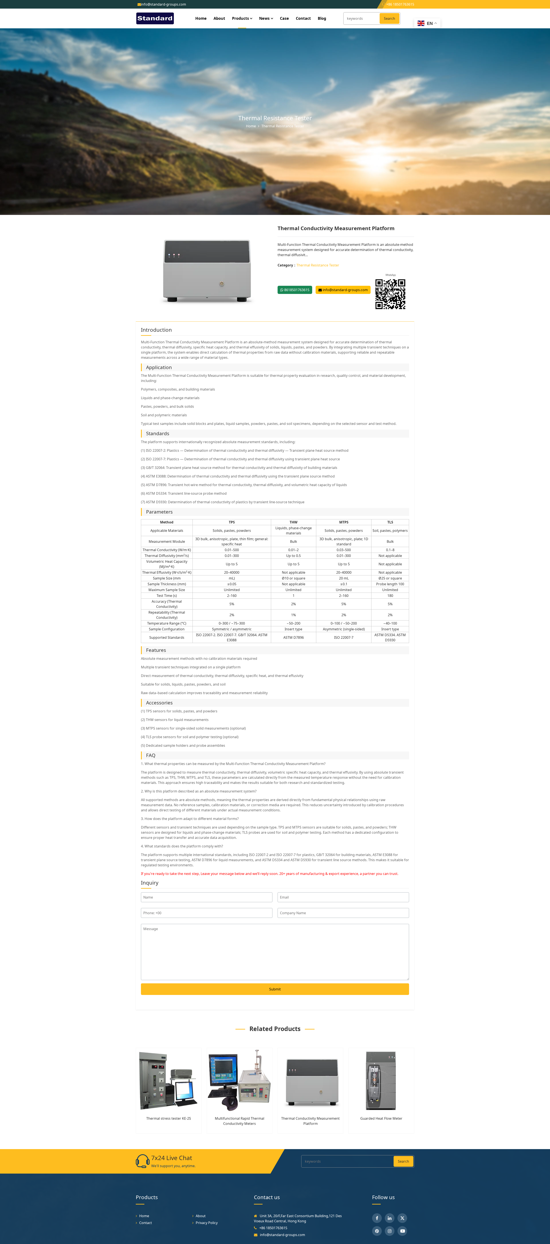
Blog (322, 18)
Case (284, 18)
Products (240, 18)
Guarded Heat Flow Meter (381, 1118)
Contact (303, 18)
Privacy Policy (207, 1222)
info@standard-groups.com (345, 289)
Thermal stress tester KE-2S (168, 1118)
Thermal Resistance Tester (275, 118)
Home (201, 18)
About (219, 18)
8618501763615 (296, 289)
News (264, 18)
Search (389, 18)
